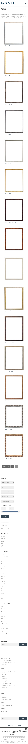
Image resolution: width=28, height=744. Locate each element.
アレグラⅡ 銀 (8, 429)
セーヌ (2, 568)
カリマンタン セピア (10, 222)
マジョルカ (4, 581)
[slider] (2, 512)
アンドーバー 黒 (9, 342)
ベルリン (3, 578)
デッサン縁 (4, 525)
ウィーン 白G (8, 311)
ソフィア (3, 571)
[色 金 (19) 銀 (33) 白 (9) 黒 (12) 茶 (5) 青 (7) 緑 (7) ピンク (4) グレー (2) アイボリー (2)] (7, 487)
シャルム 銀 (8, 163)
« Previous (6, 466)
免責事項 (3, 708)
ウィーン (3, 559)
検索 (23, 644)
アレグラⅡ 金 (8, 458)
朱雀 (2, 598)
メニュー (25, 3)
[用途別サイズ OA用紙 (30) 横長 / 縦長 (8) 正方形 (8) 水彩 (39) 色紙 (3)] (7, 496)
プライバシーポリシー (6, 705)
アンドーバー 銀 (9, 371)
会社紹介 (3, 693)
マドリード (4, 583)
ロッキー (3, 593)
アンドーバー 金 (9, 401)
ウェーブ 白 (8, 281)
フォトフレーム (5, 528)
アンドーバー (4, 556)
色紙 (2, 546)
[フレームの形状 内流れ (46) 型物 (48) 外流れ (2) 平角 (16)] (7, 492)
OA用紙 (3, 536)
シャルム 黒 (8, 134)
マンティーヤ (4, 586)
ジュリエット (8, 104)
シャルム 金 (8, 193)
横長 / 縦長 (4, 538)
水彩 (2, 543)
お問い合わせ (4, 711)
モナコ (2, 588)
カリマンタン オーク (10, 252)
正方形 (2, 541)
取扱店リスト (4, 702)
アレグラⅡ (4, 554)
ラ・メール (4, 591)
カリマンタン (4, 561)
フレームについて (5, 658)
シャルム (3, 563)
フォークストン (5, 573)
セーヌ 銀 (7, 46)
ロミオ (2, 596)
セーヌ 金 (7, 75)
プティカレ (4, 576)
